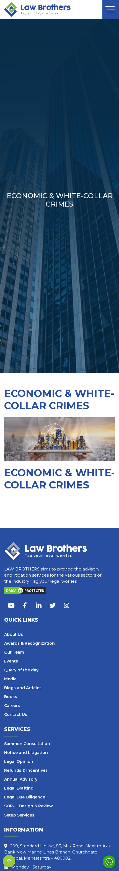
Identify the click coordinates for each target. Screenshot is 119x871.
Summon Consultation (27, 743)
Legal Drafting (18, 788)
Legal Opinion (18, 761)
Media (10, 678)
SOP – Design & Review (28, 805)
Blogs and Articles (23, 687)
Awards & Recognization (29, 643)
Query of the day (21, 670)
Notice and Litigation (26, 752)
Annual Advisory (20, 779)
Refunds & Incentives (26, 770)
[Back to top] (9, 861)
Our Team (14, 652)
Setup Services (19, 815)
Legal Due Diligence (24, 797)
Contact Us (15, 714)
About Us (13, 634)
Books (10, 696)
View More (23, 521)
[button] (111, 8)
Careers (12, 705)
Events (11, 661)
